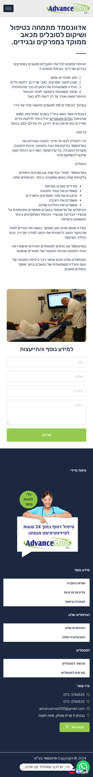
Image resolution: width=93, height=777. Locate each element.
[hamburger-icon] (8, 8)
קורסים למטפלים (73, 673)
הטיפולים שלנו (75, 628)
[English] (86, 771)
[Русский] (72, 771)
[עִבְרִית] (79, 771)
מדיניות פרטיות (74, 592)
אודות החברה (76, 583)
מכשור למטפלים (73, 663)
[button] (83, 767)
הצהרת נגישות (75, 602)
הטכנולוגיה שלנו (73, 637)
